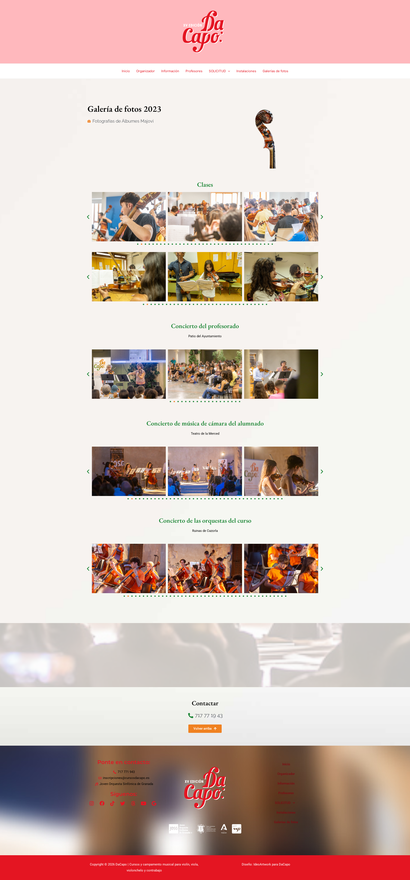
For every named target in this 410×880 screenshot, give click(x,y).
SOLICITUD (217, 71)
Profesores (194, 71)
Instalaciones (246, 71)
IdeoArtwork (262, 864)
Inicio (126, 71)
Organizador (145, 71)
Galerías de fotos (275, 71)
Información (170, 71)
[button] (88, 216)
